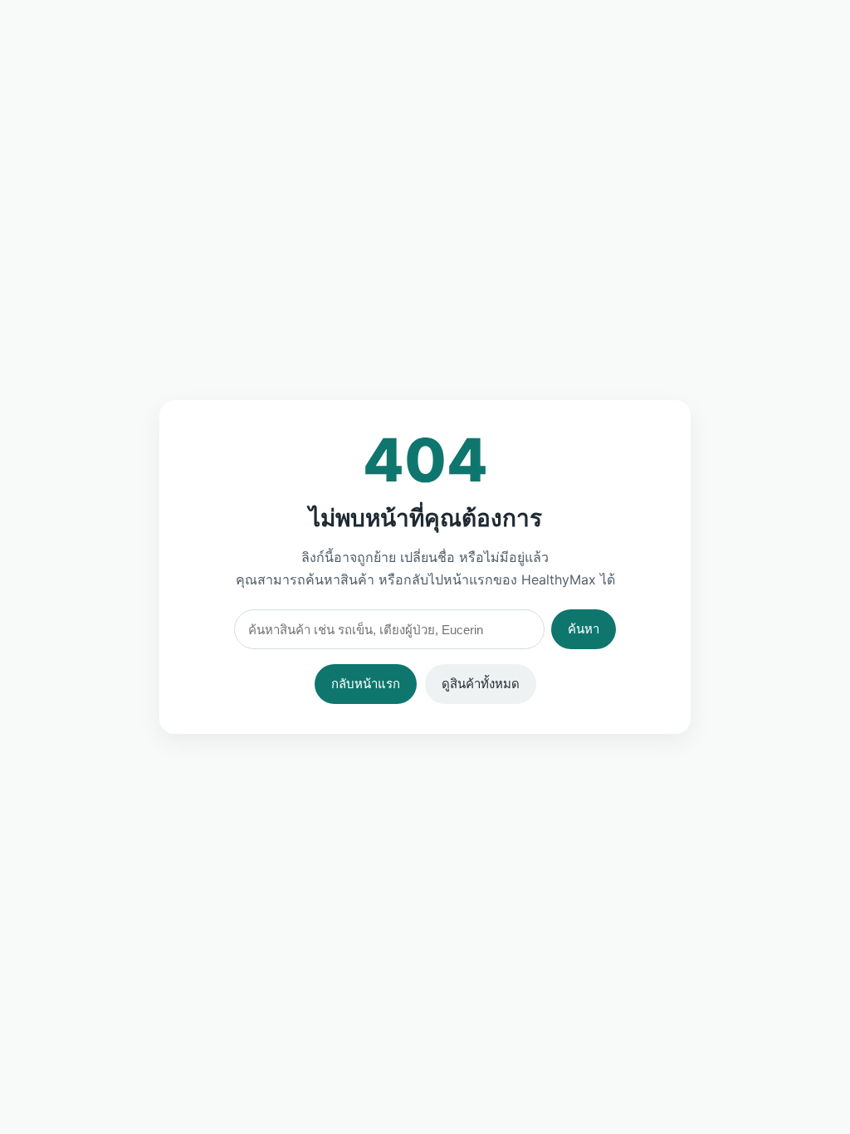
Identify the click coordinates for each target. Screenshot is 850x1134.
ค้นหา (583, 629)
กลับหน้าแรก (365, 684)
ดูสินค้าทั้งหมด (481, 684)
